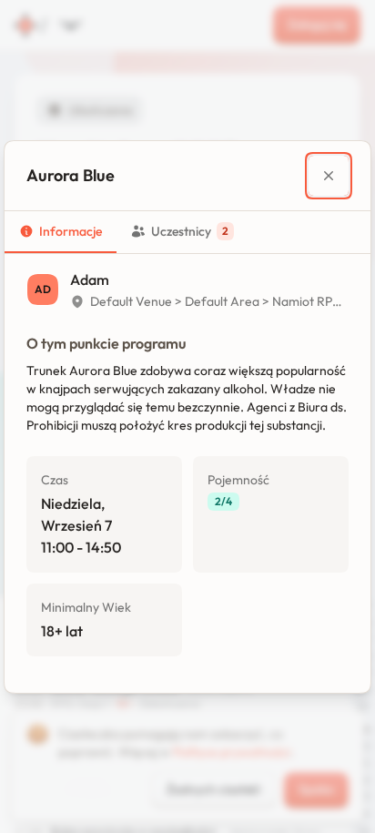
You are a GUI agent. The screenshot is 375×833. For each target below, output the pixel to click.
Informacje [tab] (70, 231)
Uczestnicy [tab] (189, 231)
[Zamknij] (329, 176)
